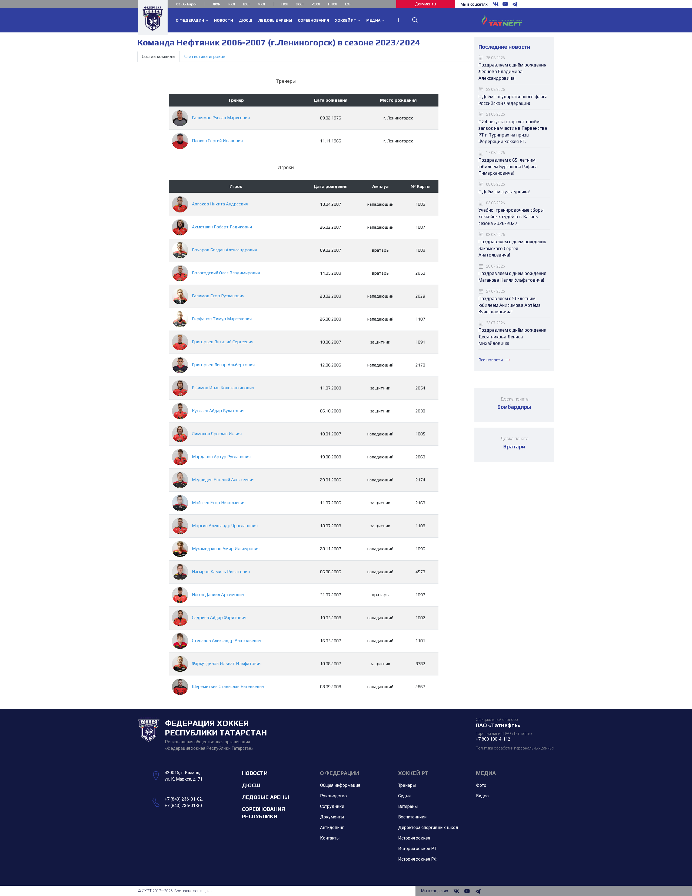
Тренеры (407, 785)
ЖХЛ (300, 4)
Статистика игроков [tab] (204, 56)
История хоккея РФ (418, 859)
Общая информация (340, 785)
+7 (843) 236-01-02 (183, 799)
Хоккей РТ (413, 773)
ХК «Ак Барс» (186, 4)
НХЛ (284, 4)
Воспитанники (412, 817)
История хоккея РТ (417, 848)
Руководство (333, 795)
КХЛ (231, 4)
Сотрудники (332, 806)
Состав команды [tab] (158, 56)
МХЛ (261, 4)
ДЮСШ (251, 785)
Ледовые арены (265, 797)
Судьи (404, 795)
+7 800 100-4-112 (493, 739)
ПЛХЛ (332, 4)
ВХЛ (246, 4)
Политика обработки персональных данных (515, 748)
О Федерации (339, 773)
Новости (255, 773)
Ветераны (408, 806)
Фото (481, 785)
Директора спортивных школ (428, 827)
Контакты (330, 838)
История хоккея (414, 838)
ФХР (216, 4)
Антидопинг (332, 827)
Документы (425, 4)
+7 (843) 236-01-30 (183, 805)
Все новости (490, 359)
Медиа (486, 773)
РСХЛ (316, 4)
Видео (482, 795)
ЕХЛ (348, 4)
